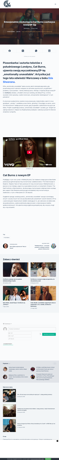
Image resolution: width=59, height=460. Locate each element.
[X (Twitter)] (22, 51)
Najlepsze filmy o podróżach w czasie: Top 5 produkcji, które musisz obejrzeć (18, 376)
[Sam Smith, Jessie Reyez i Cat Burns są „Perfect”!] (15, 293)
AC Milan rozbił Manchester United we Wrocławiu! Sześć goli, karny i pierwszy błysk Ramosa (45, 369)
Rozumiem (48, 458)
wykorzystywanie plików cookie (37, 458)
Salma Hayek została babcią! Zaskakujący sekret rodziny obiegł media (18, 369)
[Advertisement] (29, 125)
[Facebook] (9, 51)
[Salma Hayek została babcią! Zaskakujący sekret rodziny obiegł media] (5, 369)
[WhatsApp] (36, 51)
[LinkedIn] (49, 51)
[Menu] (55, 4)
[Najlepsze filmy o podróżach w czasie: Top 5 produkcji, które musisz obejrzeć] (5, 377)
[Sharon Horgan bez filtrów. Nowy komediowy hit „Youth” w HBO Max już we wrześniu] (9, 425)
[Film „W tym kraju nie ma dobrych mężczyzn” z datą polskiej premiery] (9, 395)
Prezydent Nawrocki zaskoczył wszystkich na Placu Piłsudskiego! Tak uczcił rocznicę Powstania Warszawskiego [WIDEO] (45, 376)
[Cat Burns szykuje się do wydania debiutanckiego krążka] (15, 269)
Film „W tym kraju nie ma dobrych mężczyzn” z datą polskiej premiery (34, 394)
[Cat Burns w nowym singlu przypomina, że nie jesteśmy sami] (43, 269)
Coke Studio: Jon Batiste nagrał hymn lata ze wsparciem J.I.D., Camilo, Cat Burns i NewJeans (43, 304)
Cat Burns (6, 237)
